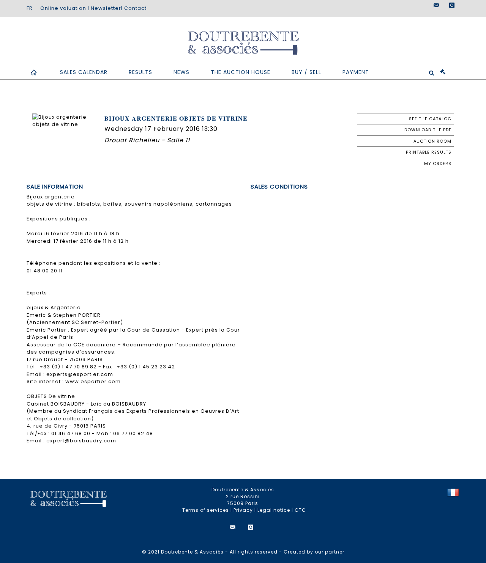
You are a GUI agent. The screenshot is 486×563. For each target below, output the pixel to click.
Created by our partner (314, 552)
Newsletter (106, 8)
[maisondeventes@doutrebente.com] (436, 5)
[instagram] (451, 5)
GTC (300, 510)
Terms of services (205, 510)
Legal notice (273, 510)
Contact (135, 8)
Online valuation (63, 8)
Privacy (243, 510)
